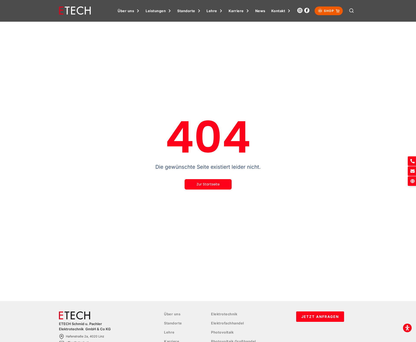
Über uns (126, 11)
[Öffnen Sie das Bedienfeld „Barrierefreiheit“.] (407, 328)
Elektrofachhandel (227, 323)
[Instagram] (299, 10)
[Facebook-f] (306, 10)
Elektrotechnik (224, 314)
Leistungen (156, 11)
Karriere (236, 11)
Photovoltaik (222, 332)
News (260, 11)
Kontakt (278, 11)
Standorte (186, 11)
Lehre (211, 11)
